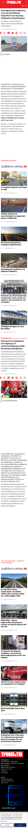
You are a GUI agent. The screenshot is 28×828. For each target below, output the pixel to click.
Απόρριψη (7, 825)
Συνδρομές (4, 771)
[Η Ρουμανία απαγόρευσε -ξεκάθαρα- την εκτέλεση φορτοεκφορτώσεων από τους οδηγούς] (14, 642)
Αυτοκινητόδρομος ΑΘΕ (8, 561)
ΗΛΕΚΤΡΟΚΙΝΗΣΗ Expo (7, 781)
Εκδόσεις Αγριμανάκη (7, 779)
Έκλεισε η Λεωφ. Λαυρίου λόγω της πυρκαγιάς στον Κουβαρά (13, 683)
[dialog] (14, 820)
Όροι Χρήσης (4, 773)
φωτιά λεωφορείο (7, 563)
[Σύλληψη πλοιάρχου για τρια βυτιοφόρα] (14, 318)
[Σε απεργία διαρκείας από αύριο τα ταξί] (14, 178)
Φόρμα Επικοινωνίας (6, 769)
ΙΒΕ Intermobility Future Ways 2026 (13, 709)
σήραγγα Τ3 (21, 561)
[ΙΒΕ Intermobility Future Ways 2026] (14, 700)
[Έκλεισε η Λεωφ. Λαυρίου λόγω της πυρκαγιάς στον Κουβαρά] (14, 673)
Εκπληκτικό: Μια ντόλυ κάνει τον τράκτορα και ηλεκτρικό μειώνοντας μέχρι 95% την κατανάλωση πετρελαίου (12, 738)
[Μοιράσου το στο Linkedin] (8, 33)
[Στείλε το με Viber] (20, 33)
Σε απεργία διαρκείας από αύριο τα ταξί (14, 188)
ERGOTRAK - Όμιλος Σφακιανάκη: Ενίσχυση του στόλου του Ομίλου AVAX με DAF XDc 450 (13, 623)
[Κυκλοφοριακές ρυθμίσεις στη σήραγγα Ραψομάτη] (14, 260)
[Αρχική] (14, 2)
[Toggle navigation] (3, 2)
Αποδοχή (20, 825)
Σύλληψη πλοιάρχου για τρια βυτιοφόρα (12, 327)
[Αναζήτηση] (25, 6)
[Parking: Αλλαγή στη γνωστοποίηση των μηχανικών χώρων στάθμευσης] (14, 205)
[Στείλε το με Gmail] (16, 33)
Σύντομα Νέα (6, 338)
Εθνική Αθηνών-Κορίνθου (9, 160)
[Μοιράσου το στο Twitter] (4, 33)
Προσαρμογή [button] (4, 821)
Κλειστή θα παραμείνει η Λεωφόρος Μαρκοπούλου (11, 243)
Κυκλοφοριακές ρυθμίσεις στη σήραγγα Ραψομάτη (13, 270)
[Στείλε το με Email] (12, 33)
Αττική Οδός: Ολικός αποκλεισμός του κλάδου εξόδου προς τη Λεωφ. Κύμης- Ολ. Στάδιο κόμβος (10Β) (13, 592)
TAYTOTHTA (4, 783)
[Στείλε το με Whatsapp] (24, 33)
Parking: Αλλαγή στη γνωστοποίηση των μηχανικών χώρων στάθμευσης (13, 216)
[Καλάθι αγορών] (22, 6)
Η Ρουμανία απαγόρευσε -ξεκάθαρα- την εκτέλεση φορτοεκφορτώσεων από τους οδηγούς (13, 654)
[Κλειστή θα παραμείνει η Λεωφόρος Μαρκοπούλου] (14, 234)
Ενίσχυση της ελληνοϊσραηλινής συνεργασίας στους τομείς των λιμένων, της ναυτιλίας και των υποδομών (13, 298)
